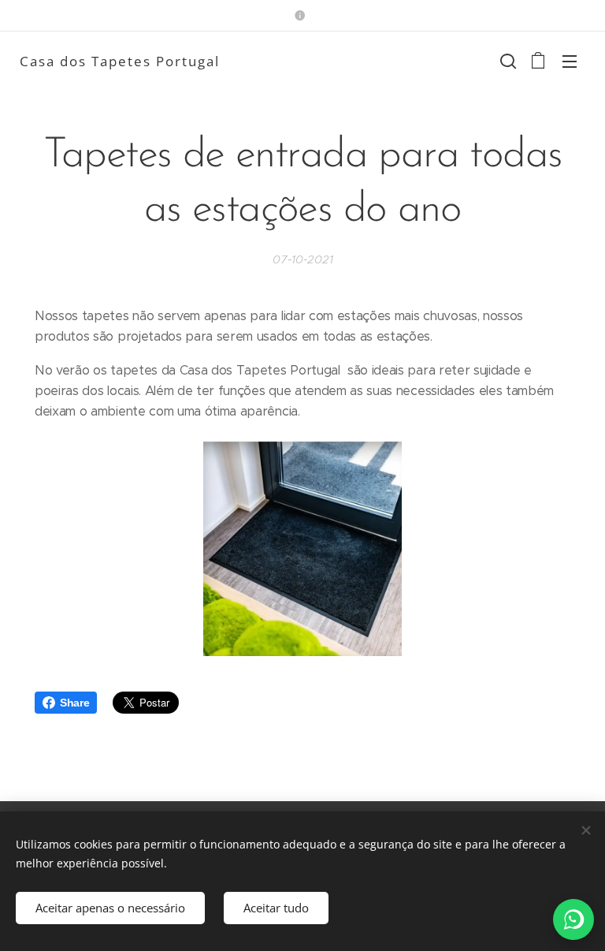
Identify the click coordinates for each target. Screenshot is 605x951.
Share (74, 702)
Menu (569, 60)
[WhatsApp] (573, 919)
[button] (506, 60)
